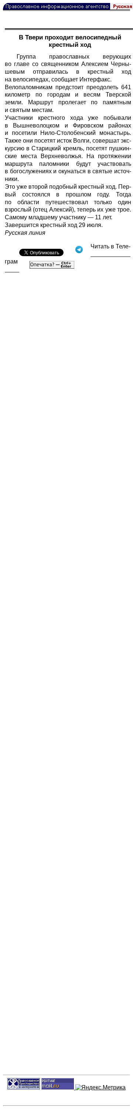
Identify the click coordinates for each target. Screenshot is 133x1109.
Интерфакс (94, 79)
